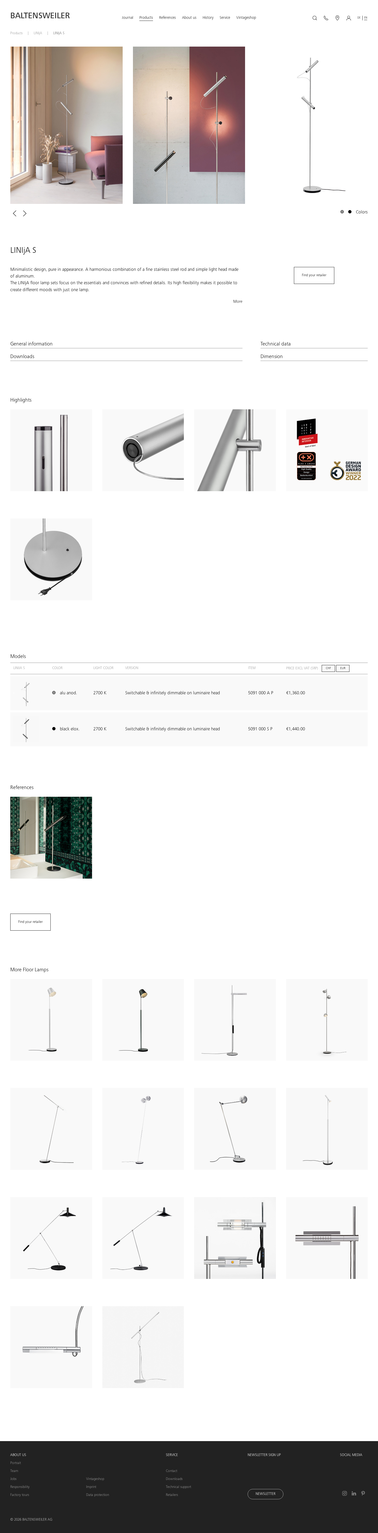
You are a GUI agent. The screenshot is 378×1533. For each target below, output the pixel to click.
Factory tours (19, 1495)
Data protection (97, 1495)
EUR (342, 668)
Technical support (178, 1487)
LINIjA (38, 33)
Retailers (172, 1495)
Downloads (174, 1479)
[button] (127, 18)
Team (14, 1471)
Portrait (15, 1463)
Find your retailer (314, 275)
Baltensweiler (40, 16)
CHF (328, 668)
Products (16, 33)
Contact (171, 1471)
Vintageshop (95, 1479)
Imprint (91, 1487)
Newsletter (265, 1494)
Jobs (13, 1479)
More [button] (237, 302)
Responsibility (20, 1487)
